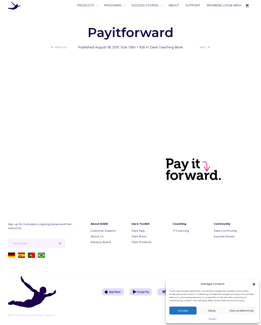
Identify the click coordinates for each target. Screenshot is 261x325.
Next (203, 47)
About (173, 5)
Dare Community (225, 230)
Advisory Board (101, 242)
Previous (61, 47)
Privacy (212, 318)
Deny (212, 310)
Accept (183, 310)
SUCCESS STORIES (145, 5)
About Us (97, 236)
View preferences (241, 310)
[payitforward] (130, 126)
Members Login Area (224, 5)
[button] (254, 284)
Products (85, 5)
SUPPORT (193, 5)
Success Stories (224, 236)
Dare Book (139, 236)
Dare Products (141, 242)
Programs (113, 5)
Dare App (138, 230)
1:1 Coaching (181, 230)
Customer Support (103, 230)
